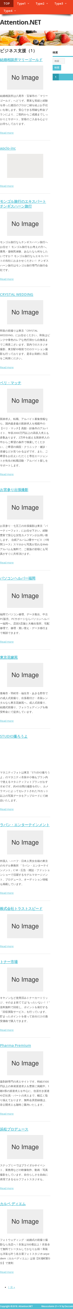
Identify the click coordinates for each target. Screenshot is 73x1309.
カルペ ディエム (13, 1203)
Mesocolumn (47, 1306)
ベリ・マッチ (10, 382)
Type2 (40, 3)
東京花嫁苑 (9, 657)
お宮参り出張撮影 (14, 489)
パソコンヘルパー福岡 (17, 578)
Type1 (21, 3)
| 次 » (11, 1287)
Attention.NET (20, 22)
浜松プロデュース (14, 1129)
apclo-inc (8, 148)
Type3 (58, 3)
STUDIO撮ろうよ (14, 736)
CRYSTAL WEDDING (16, 294)
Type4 (8, 11)
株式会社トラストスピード (21, 908)
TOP (7, 3)
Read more (7, 132)
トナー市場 (9, 961)
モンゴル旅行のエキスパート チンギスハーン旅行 (23, 203)
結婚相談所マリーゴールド (21, 59)
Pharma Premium (15, 1045)
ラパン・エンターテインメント (25, 824)
